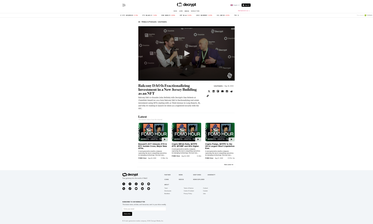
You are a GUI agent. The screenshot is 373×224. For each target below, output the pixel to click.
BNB (162, 15)
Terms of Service (188, 188)
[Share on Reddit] (231, 91)
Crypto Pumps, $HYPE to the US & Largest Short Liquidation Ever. (219, 146)
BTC (123, 15)
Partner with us (243, 10)
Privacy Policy (188, 193)
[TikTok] (130, 188)
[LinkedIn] (142, 184)
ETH (143, 15)
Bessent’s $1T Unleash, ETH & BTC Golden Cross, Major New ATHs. (152, 146)
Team (166, 188)
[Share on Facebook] (227, 91)
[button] (186, 53)
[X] (123, 184)
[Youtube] (136, 188)
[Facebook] (148, 184)
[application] (186, 53)
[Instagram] (130, 184)
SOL (218, 15)
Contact (205, 188)
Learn (181, 11)
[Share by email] (222, 91)
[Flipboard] (142, 188)
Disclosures (167, 191)
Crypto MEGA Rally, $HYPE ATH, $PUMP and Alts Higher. (185, 145)
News (175, 11)
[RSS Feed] (123, 188)
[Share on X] (209, 91)
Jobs (204, 193)
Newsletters (195, 11)
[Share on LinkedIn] (214, 91)
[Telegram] (148, 188)
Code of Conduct (189, 191)
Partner (167, 175)
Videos (187, 11)
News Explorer (198, 179)
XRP (181, 15)
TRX (235, 15)
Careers (205, 191)
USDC (198, 15)
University (211, 175)
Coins (166, 179)
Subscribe (127, 214)
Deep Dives (197, 175)
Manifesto (167, 193)
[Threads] (136, 184)
